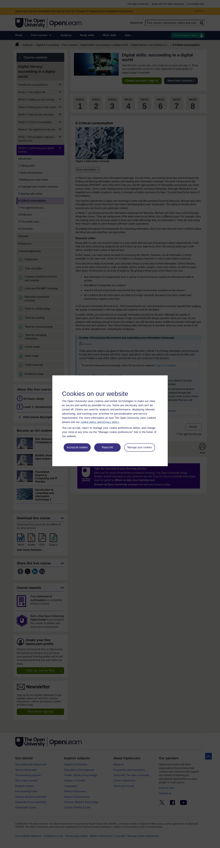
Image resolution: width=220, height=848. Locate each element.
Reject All (107, 447)
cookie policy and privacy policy (100, 422)
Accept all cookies (77, 447)
